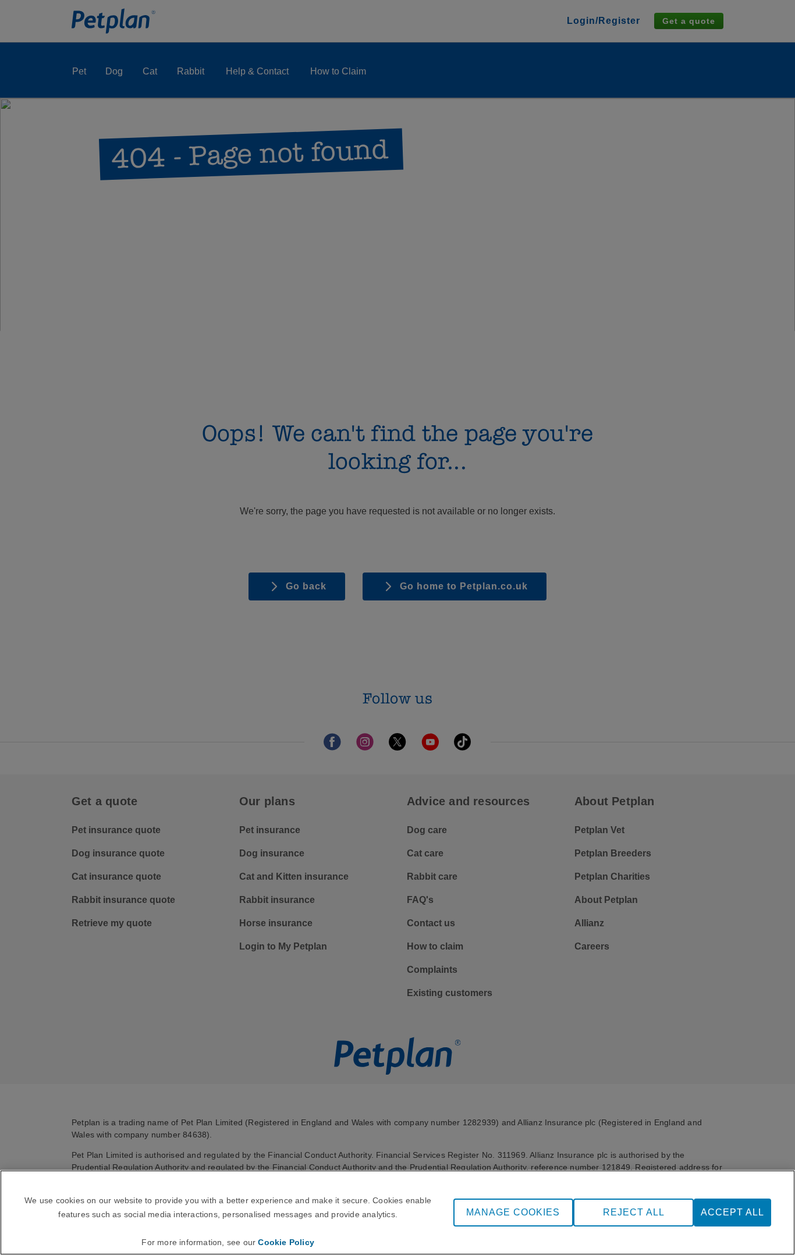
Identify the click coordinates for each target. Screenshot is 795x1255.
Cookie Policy (286, 1242)
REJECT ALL (634, 1212)
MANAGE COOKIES (513, 1212)
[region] (397, 1212)
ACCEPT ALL (732, 1212)
